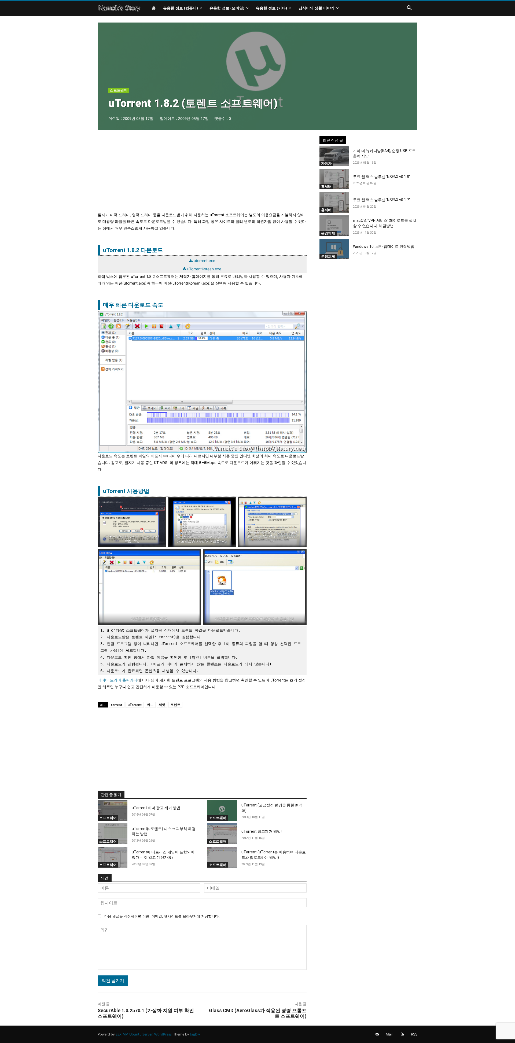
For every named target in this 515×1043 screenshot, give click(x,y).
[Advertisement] (202, 173)
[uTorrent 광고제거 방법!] (222, 833)
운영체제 (328, 233)
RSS (414, 1034)
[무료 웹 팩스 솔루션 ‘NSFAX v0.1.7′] (334, 202)
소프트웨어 (118, 90)
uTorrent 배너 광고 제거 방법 (156, 808)
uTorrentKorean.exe (204, 269)
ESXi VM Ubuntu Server (134, 1034)
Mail (389, 1034)
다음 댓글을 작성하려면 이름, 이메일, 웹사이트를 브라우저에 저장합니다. (162, 916)
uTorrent (135, 704)
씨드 (150, 704)
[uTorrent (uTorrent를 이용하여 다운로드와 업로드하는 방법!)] (222, 857)
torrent (116, 704)
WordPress (163, 1034)
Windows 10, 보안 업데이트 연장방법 (383, 246)
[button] (409, 8)
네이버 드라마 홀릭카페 (117, 680)
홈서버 (326, 186)
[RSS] (402, 1034)
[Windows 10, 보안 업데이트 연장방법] (334, 249)
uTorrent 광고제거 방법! (261, 831)
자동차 (326, 163)
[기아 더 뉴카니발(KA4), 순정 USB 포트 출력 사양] (334, 156)
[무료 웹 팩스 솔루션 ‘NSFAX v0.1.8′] (334, 179)
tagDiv (195, 1034)
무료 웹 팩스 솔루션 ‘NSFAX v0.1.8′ (381, 177)
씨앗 (162, 704)
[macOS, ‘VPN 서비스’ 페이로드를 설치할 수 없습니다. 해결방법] (334, 225)
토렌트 (175, 704)
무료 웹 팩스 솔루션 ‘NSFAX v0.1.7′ (381, 200)
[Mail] (377, 1034)
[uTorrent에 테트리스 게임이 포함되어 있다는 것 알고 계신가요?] (112, 857)
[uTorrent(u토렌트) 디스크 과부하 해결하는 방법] (112, 833)
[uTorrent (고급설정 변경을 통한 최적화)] (222, 810)
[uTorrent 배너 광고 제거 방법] (112, 810)
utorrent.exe (204, 260)
